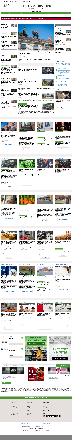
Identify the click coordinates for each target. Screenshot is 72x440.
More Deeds (8, 257)
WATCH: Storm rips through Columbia (5, 26)
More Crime (9, 186)
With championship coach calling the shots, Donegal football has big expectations (62, 143)
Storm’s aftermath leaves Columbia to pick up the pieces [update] (36, 52)
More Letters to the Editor (63, 289)
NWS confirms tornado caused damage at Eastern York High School (27, 81)
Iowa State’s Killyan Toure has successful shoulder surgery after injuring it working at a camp (44, 252)
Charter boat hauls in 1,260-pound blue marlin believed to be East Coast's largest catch (9, 286)
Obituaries (40, 158)
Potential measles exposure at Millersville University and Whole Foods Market (45, 205)
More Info (16, 343)
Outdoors (58, 230)
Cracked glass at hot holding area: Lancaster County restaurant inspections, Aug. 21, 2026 (44, 314)
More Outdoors (63, 255)
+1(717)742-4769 (13, 340)
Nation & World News (7, 264)
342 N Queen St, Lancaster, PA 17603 (16, 339)
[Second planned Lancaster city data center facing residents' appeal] (14, 56)
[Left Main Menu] (1, 1)
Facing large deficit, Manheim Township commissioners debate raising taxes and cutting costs (28, 95)
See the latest (60, 26)
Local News (4, 121)
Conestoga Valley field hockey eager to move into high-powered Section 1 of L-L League (8, 104)
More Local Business (27, 184)
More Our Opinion (44, 294)
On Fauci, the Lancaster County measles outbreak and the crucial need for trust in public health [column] (9, 314)
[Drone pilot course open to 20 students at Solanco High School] (63, 199)
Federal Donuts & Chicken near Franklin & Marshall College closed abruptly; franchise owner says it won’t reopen (64, 73)
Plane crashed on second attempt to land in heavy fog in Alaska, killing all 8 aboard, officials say (8, 276)
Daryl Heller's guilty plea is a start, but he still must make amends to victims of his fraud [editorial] (45, 289)
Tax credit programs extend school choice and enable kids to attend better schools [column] (8, 319)
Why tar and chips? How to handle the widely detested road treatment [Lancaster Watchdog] (44, 139)
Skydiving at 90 (59, 107)
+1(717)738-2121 (13, 353)
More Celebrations (27, 325)
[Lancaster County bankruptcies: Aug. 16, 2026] (63, 307)
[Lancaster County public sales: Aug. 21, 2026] (27, 163)
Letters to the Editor (61, 264)
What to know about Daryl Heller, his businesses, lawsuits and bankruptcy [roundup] (26, 179)
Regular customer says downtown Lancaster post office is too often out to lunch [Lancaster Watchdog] (44, 133)
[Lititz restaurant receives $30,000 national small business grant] (68, 39)
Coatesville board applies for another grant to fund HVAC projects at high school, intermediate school (62, 209)
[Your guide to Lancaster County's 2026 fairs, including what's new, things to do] (9, 199)
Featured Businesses (7, 336)
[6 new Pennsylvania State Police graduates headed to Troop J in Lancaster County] (14, 90)
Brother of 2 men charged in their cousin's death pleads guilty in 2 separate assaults (8, 181)
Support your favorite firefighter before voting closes (8, 35)
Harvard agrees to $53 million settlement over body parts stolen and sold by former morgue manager (27, 286)
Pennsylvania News (24, 264)
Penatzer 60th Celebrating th (25, 320)
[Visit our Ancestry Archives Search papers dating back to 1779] (60, 348)
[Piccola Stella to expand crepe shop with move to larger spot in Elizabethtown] (63, 163)
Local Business (23, 158)
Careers (47, 430)
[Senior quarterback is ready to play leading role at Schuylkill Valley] (63, 126)
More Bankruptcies (63, 326)
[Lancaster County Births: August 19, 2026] (27, 307)
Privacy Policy (25, 430)
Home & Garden (23, 194)
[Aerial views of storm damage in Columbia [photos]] (68, 49)
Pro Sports (22, 230)
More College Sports (45, 257)
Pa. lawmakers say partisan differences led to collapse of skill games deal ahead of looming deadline (8, 70)
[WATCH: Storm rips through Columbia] (14, 25)
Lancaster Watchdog (43, 121)
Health (39, 194)
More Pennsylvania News (27, 291)
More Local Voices (8, 328)
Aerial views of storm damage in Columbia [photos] (60, 50)
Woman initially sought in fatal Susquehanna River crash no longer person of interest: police (28, 107)
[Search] (71, 1)
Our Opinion (40, 264)
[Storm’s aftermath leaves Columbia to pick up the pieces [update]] (36, 37)
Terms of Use (37, 430)
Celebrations (22, 302)
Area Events (4, 363)
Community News (59, 194)
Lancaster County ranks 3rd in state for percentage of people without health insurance (45, 210)
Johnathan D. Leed (62, 76)
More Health (44, 220)
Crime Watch (4, 158)
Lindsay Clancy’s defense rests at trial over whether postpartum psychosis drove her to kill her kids (8, 281)
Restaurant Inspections (43, 302)
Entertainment (5, 194)
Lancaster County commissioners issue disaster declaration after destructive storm (22, 18)
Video (57, 89)
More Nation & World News (8, 291)
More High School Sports (63, 148)
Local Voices (4, 302)
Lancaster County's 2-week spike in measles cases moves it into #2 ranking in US (45, 215)
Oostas (11, 338)
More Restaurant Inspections (45, 328)
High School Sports (60, 121)
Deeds (2, 230)
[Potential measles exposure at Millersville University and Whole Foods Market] (45, 199)
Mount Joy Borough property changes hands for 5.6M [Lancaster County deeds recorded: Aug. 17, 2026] (8, 242)
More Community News (63, 219)
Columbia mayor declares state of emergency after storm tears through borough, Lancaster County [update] (64, 66)
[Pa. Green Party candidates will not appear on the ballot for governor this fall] (14, 79)
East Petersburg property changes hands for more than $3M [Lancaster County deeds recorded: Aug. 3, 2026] (8, 252)
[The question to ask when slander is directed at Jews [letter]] (63, 270)
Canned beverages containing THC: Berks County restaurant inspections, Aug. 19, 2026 (44, 323)
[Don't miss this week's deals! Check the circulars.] (36, 348)
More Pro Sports (27, 256)
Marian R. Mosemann (41, 174)
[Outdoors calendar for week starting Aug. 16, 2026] (63, 235)
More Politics (26, 148)
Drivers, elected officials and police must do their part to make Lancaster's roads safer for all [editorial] (45, 277)
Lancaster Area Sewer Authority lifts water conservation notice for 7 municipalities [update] (64, 83)
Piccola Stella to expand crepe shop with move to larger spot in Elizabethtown (62, 170)
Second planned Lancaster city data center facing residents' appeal (6, 58)
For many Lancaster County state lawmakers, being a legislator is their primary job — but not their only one (26, 143)
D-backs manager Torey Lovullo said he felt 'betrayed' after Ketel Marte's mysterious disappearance (27, 242)
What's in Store (59, 158)
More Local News (63, 56)
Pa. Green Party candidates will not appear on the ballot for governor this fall (8, 81)
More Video (63, 111)
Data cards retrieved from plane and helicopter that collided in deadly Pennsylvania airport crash (26, 276)
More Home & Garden (27, 222)
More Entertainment (9, 218)
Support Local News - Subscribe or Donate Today (36, 397)
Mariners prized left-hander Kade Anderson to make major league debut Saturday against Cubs (27, 247)
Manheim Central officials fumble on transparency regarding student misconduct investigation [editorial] (44, 283)
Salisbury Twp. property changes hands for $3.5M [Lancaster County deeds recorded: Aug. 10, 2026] (9, 247)
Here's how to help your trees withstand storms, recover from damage (25, 211)
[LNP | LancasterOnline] (36, 6)
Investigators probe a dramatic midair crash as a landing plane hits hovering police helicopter (26, 281)
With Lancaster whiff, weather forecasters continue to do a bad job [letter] (62, 284)
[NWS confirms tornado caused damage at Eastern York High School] (48, 82)
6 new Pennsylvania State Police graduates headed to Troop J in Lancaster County (7, 92)
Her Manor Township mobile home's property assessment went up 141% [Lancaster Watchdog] (44, 145)
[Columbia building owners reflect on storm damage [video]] (68, 31)
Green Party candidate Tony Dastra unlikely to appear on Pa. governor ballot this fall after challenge (26, 138)
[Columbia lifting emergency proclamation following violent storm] (14, 42)
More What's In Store (63, 183)
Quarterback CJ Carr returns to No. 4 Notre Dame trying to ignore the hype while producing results (44, 242)
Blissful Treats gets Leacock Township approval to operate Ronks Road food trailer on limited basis (63, 214)
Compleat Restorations (13, 349)
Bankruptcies (59, 302)
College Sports (41, 230)
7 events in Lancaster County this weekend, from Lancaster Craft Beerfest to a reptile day (8, 213)
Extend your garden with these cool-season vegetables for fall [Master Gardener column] (26, 207)
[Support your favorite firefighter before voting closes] (14, 33)
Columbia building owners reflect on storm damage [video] (63, 32)
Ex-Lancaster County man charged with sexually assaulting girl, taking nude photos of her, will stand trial (9, 176)
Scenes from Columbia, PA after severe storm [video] (64, 79)
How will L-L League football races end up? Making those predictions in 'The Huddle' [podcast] (25, 13)
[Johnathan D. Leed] (45, 163)
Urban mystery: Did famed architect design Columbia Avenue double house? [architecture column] (26, 217)
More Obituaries (45, 178)
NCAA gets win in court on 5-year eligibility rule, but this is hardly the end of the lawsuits (45, 247)
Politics (21, 121)
